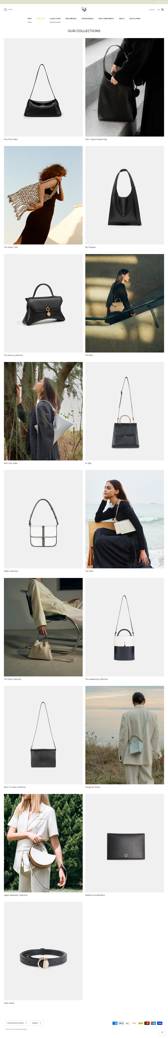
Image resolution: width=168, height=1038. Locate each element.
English (159, 2)
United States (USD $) (15, 1023)
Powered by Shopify (21, 1029)
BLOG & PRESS (135, 18)
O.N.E (12, 1029)
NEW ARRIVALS (71, 18)
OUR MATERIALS (87, 18)
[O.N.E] (84, 9)
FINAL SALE (41, 18)
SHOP (30, 18)
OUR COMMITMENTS (106, 18)
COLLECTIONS (55, 18)
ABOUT (122, 18)
